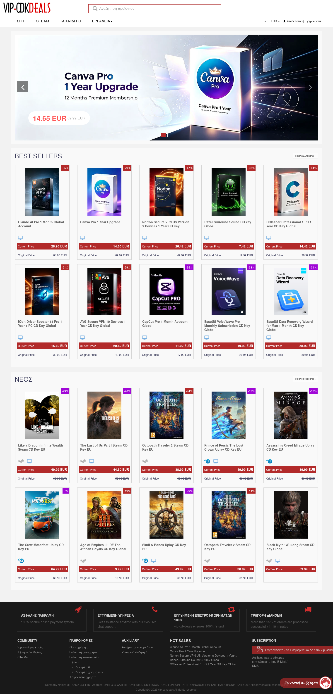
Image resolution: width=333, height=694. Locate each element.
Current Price (42, 246)
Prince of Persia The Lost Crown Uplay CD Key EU (223, 447)
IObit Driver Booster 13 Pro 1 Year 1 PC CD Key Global (40, 323)
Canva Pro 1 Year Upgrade (100, 222)
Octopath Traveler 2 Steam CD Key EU (165, 447)
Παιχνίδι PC (70, 21)
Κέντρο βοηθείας (29, 652)
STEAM (42, 21)
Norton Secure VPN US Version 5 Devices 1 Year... (203, 655)
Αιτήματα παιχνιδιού (137, 647)
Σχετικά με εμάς (30, 647)
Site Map (23, 657)
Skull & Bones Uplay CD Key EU (164, 547)
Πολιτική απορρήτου (84, 652)
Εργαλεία (101, 21)
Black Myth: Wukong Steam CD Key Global (290, 547)
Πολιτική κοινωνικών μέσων (84, 659)
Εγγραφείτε (313, 21)
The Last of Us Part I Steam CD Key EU (104, 447)
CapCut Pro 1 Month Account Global (165, 323)
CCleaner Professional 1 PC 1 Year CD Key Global (288, 224)
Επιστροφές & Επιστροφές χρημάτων (86, 669)
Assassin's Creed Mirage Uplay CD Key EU (290, 447)
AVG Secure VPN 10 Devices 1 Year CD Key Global (103, 323)
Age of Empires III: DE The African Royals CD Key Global (103, 547)
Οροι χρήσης (78, 647)
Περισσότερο (305, 156)
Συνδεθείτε (294, 21)
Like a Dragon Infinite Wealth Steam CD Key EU (40, 447)
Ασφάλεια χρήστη (83, 677)
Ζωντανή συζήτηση (135, 652)
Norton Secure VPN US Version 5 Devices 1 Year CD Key (165, 224)
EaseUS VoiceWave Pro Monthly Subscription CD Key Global (227, 325)
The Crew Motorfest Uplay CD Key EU (41, 547)
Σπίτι (21, 21)
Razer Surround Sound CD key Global (227, 224)
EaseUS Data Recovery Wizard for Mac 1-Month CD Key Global (289, 325)
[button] (22, 86)
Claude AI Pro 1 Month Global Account (41, 224)
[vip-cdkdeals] (25, 7)
